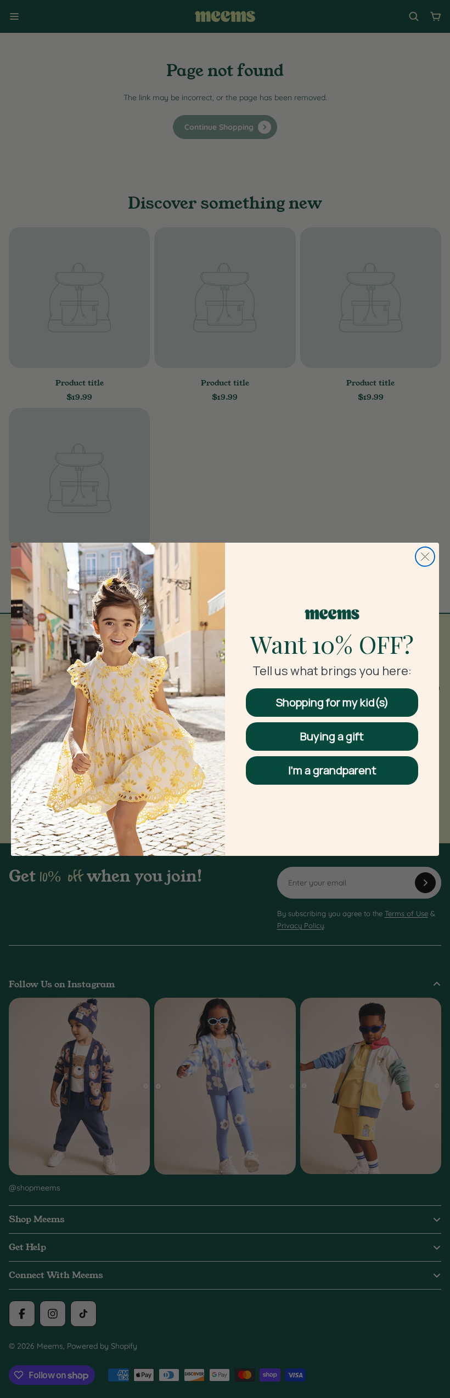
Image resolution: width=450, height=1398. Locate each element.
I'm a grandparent (332, 770)
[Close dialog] (425, 556)
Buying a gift (332, 736)
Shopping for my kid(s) (332, 702)
